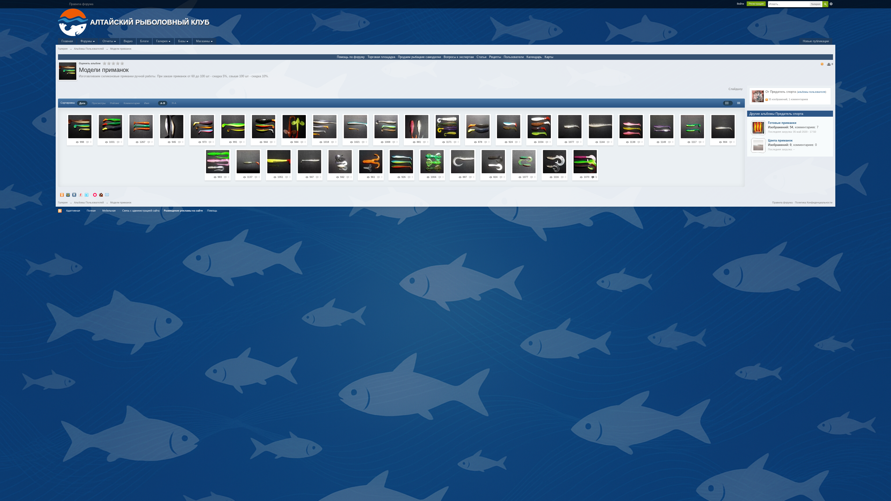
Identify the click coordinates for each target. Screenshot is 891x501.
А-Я (162, 103)
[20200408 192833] (248, 161)
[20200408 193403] (370, 161)
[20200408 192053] (600, 126)
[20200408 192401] (692, 126)
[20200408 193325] (340, 161)
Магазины (203, 41)
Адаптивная (73, 210)
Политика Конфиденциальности (813, 202)
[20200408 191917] (539, 126)
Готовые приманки (782, 123)
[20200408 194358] (524, 161)
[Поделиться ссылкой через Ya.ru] (80, 194)
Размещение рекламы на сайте (183, 210)
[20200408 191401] (447, 126)
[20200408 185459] (171, 126)
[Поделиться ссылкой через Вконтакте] (74, 194)
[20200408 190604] (324, 126)
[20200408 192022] (569, 126)
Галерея (162, 41)
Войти (740, 3)
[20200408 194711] (585, 161)
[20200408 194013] (462, 161)
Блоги (144, 41)
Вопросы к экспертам (459, 57)
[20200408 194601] (554, 161)
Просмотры (99, 103)
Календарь (534, 57)
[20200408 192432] (723, 126)
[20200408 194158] (493, 161)
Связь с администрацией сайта (140, 210)
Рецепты (495, 57)
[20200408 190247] (294, 126)
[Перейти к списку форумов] (73, 22)
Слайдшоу (735, 89)
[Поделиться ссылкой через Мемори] (95, 194)
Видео (128, 41)
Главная (67, 41)
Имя (146, 103)
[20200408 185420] (141, 126)
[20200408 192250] (661, 126)
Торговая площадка (381, 57)
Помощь (212, 210)
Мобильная (109, 210)
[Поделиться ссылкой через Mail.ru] (68, 194)
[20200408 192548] (217, 161)
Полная (91, 210)
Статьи (481, 57)
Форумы (87, 41)
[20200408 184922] (79, 126)
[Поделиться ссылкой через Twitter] (86, 194)
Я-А (174, 103)
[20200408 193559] (401, 161)
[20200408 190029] (263, 126)
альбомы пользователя (811, 91)
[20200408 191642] (508, 126)
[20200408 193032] (279, 161)
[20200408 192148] (631, 126)
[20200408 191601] (478, 126)
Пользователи (514, 57)
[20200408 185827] (233, 126)
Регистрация (756, 3)
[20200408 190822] (355, 126)
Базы (182, 41)
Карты (549, 57)
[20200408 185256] (110, 126)
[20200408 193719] (432, 161)
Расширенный (831, 4)
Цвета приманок (780, 140)
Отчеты (108, 41)
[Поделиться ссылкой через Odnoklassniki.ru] (62, 194)
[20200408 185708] (202, 126)
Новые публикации (816, 41)
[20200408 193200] (309, 161)
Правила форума (782, 202)
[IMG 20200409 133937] (758, 127)
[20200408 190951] (386, 126)
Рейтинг (114, 103)
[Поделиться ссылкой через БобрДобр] (101, 194)
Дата (82, 103)
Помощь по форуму (351, 57)
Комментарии (132, 103)
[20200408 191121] (416, 126)
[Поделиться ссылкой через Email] (107, 194)
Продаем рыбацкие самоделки (419, 57)
